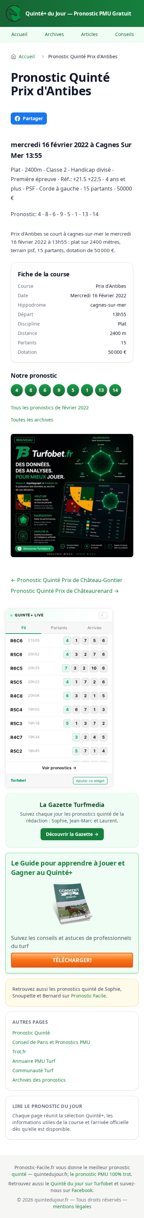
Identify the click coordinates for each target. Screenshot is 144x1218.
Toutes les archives (32, 419)
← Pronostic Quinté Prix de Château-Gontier (67, 580)
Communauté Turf (32, 1070)
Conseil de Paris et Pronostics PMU (51, 1042)
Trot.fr (19, 1051)
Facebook (82, 1190)
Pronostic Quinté (31, 1032)
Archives (54, 34)
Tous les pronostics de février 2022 (50, 407)
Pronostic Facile (88, 995)
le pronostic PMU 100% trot (100, 1174)
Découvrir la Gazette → (72, 834)
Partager (33, 118)
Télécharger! (72, 960)
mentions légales (72, 1206)
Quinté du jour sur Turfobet (82, 1183)
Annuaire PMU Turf (33, 1061)
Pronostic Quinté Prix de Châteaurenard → (65, 591)
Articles (89, 34)
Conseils (124, 34)
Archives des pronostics (39, 1080)
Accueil (19, 34)
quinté (19, 1174)
